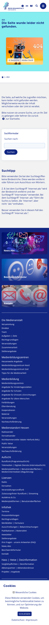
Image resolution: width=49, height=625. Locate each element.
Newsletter (7, 534)
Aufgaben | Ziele (9, 336)
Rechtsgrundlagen (10, 339)
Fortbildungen (8, 402)
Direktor (5, 328)
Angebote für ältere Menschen (16, 398)
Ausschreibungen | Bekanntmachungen (20, 527)
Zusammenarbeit (9, 347)
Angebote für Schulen (12, 391)
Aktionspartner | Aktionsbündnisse (18, 568)
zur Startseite (13, 118)
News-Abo (6, 546)
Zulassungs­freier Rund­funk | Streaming (20, 493)
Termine (5, 511)
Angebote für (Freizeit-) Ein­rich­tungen (19, 394)
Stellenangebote (9, 351)
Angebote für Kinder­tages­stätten (17, 387)
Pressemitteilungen (10, 515)
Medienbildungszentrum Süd (15, 369)
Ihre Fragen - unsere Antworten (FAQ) (19, 542)
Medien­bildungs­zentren (15, 357)
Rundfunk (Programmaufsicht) (15, 461)
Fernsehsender (8, 435)
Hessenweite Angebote (12, 361)
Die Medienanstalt (12, 320)
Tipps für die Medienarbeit (14, 373)
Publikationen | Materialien (14, 530)
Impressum (31, 619)
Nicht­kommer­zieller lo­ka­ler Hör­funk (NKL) (20, 439)
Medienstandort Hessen (15, 427)
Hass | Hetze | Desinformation (19, 559)
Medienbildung (10, 379)
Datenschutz (18, 619)
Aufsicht (6, 457)
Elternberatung (9, 406)
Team (4, 332)
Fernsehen (6, 486)
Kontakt (5, 553)
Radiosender (7, 432)
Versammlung (8, 324)
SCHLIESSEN (24, 613)
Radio (4, 482)
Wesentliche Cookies (25, 592)
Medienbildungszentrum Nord (16, 365)
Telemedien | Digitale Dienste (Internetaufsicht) (23, 465)
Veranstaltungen (9, 343)
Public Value (7, 443)
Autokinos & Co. (9, 497)
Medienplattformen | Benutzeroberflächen (21, 501)
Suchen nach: (11, 138)
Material (5, 414)
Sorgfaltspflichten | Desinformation (18, 564)
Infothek (6, 507)
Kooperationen (8, 410)
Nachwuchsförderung (12, 421)
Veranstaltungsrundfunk (13, 489)
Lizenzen (6, 477)
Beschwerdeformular (11, 550)
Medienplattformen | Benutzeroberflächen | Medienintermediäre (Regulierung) (22, 470)
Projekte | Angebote (11, 571)
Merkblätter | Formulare (13, 523)
